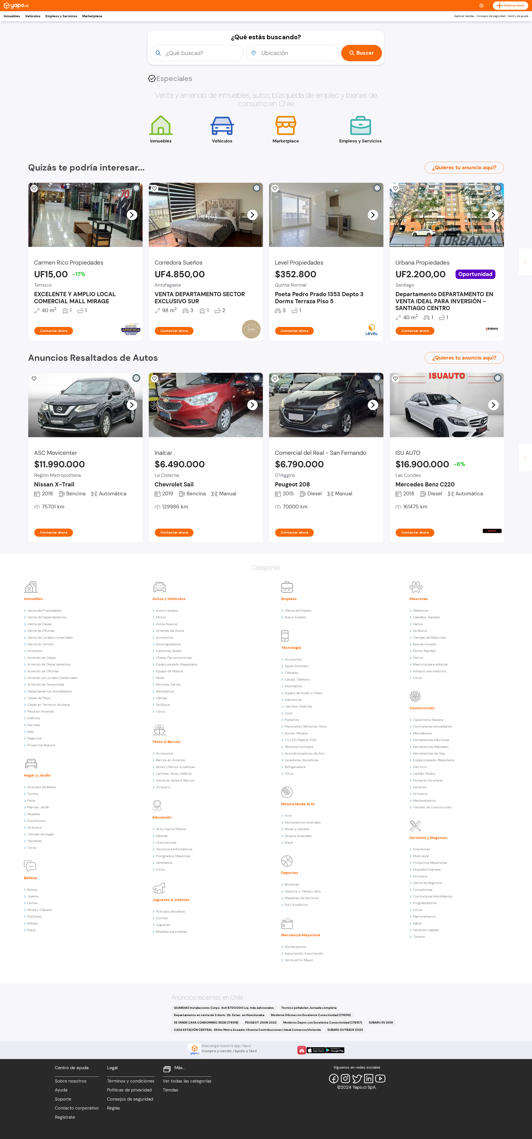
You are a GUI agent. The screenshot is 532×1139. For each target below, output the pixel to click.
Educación (162, 817)
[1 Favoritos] (395, 188)
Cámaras (291, 672)
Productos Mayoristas (430, 862)
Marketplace (92, 16)
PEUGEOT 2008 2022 (261, 1022)
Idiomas (162, 836)
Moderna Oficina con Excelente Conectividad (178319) (311, 1015)
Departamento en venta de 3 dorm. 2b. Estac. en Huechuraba (219, 1015)
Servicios (420, 787)
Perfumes (34, 916)
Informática (293, 686)
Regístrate (65, 1117)
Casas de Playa (38, 698)
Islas (30, 731)
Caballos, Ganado (426, 617)
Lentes (32, 903)
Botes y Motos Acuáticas (175, 767)
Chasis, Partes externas (174, 657)
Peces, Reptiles (424, 651)
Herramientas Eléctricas (431, 740)
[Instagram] (345, 1078)
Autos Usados (167, 610)
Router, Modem (296, 733)
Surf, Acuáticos (296, 904)
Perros (418, 657)
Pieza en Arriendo (40, 711)
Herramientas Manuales (431, 747)
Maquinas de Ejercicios (302, 898)
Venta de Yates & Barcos (175, 780)
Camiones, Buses (168, 651)
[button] (132, 215)
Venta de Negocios (427, 883)
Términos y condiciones (130, 1081)
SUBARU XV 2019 (381, 1022)
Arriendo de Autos (170, 630)
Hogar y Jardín (37, 775)
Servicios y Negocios (428, 837)
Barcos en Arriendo (170, 760)
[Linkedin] (368, 1078)
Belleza (30, 877)
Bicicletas (292, 884)
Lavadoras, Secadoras (302, 760)
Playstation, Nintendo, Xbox (306, 726)
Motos (161, 617)
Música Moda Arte (298, 803)
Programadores (425, 903)
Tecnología (291, 647)
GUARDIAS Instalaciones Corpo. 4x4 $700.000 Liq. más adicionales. (224, 1008)
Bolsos (32, 889)
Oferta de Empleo (298, 610)
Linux (288, 713)
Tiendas (170, 1090)
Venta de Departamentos (46, 617)
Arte (288, 815)
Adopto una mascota (429, 671)
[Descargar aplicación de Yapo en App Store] (316, 1050)
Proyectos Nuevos (41, 745)
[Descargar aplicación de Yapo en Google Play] (334, 1050)
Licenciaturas (166, 842)
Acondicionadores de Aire (304, 753)
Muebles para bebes (171, 931)
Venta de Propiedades (44, 610)
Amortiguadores (168, 644)
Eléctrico (420, 767)
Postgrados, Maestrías (173, 856)
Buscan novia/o (424, 644)
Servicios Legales (426, 930)
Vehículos (32, 16)
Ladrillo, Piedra (424, 773)
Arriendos (34, 651)
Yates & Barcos (166, 741)
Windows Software (299, 747)
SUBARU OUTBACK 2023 (345, 1030)
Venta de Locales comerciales (50, 637)
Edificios (33, 718)
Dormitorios (36, 821)
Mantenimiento (424, 800)
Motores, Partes (168, 684)
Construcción (422, 708)
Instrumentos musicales (303, 822)
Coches (162, 918)
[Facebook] (334, 1078)
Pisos (31, 800)
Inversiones (421, 849)
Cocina (32, 794)
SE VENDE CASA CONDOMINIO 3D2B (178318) (206, 1022)
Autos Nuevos (166, 624)
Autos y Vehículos (169, 598)
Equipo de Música (169, 671)
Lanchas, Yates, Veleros (174, 773)
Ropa (31, 930)
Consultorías (422, 889)
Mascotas (419, 598)
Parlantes (292, 720)
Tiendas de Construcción (432, 807)
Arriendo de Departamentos (49, 664)
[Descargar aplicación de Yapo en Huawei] (302, 1050)
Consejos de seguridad (491, 16)
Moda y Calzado (39, 910)
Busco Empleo (295, 617)
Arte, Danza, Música (171, 829)
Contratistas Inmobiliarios (432, 726)
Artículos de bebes (170, 911)
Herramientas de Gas (429, 753)
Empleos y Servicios (61, 16)
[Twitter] (357, 1078)
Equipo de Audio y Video (303, 693)
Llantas (161, 698)
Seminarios (164, 862)
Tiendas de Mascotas (429, 637)
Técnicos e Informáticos (174, 849)
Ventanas (34, 841)
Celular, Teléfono (297, 679)
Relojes (32, 923)
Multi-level (421, 856)
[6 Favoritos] (395, 378)
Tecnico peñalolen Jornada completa (308, 1008)
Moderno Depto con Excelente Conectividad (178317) (322, 1022)
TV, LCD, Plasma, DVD (300, 740)
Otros (31, 848)
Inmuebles (12, 16)
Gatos (418, 624)
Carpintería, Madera (428, 720)
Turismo (419, 936)
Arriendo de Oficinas (43, 671)
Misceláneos (422, 733)
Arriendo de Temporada (45, 684)
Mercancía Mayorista (300, 935)
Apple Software (296, 666)
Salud (417, 923)
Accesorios (164, 637)
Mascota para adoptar (430, 664)
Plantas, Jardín (38, 807)
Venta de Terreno (40, 644)
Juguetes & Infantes (171, 899)
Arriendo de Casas (41, 657)
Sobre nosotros (70, 1081)
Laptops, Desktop (298, 706)
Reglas (113, 1108)
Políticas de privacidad (129, 1090)
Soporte (63, 1099)
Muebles (33, 814)
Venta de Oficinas (40, 630)
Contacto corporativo (77, 1108)
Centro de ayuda (517, 16)
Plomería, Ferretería (427, 780)
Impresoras (293, 699)
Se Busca (163, 704)
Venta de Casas (39, 624)
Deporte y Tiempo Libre (303, 891)
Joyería (32, 896)
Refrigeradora (295, 767)
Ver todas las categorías (187, 1081)
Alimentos (420, 610)
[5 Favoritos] (34, 188)
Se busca (34, 827)
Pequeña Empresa (427, 869)
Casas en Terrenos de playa (48, 704)
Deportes (289, 872)
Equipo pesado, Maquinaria (176, 664)
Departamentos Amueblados (49, 691)
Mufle (160, 678)
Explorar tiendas (464, 16)
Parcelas (33, 725)
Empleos (289, 598)
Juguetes (163, 925)
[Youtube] (380, 1078)
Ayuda (61, 1090)
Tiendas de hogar (40, 834)
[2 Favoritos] (154, 188)
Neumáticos (165, 691)
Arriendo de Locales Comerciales (52, 678)
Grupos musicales (298, 836)
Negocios (34, 738)
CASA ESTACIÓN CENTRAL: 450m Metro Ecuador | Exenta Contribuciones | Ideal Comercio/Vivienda (247, 1030)
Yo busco (163, 787)
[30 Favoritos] (275, 188)
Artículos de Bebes (41, 787)
